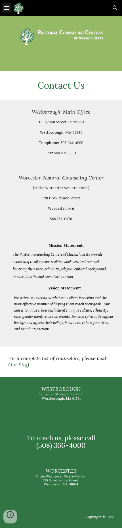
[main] (61, 85)
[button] (7, 8)
